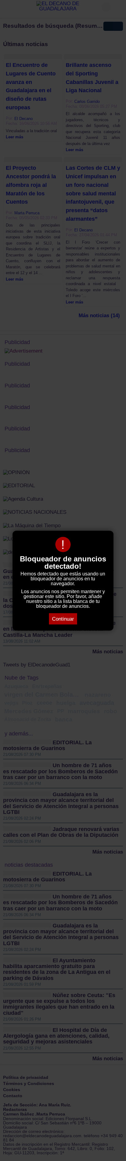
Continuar (63, 619)
